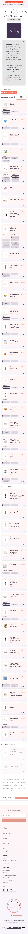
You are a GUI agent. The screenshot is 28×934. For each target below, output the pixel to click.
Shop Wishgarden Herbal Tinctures (14, 2)
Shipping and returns (7, 799)
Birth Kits (5, 831)
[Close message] (24, 41)
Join (14, 820)
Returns (5, 872)
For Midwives (6, 841)
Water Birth (6, 836)
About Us (5, 858)
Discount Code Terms (9, 877)
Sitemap (5, 882)
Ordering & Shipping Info (9, 875)
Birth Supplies (7, 833)
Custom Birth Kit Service (9, 860)
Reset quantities (21, 97)
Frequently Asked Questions (10, 863)
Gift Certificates (7, 880)
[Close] (26, 4)
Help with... (6, 846)
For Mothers (6, 843)
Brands (5, 848)
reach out (9, 79)
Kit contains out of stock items (9, 92)
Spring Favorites (7, 851)
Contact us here (17, 915)
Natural (5, 838)
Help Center (6, 870)
